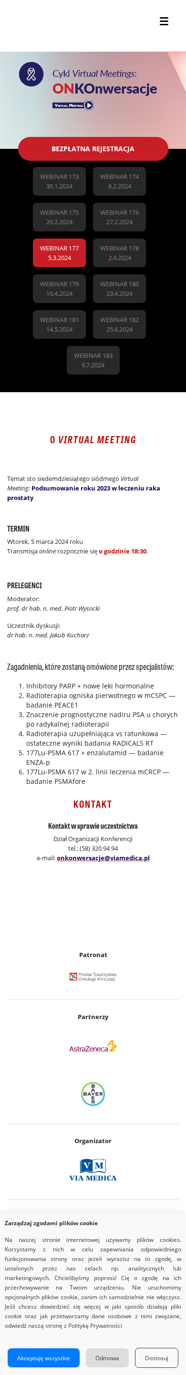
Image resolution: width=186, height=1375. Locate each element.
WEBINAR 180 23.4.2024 (119, 289)
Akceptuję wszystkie (43, 1358)
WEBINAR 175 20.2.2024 (59, 217)
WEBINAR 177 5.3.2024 (59, 253)
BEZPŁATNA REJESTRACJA (93, 148)
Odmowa (107, 1358)
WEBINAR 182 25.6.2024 (119, 324)
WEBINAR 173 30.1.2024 (59, 181)
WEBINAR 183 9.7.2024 (93, 360)
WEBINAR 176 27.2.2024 (119, 217)
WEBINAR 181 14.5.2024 (59, 324)
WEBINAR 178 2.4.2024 (119, 253)
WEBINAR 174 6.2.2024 (119, 181)
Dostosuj (156, 1358)
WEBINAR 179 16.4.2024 (59, 289)
